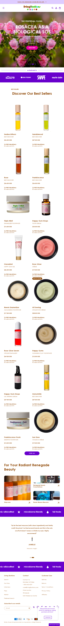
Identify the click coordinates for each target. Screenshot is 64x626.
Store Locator (27, 590)
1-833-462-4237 (27, 584)
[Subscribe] (29, 608)
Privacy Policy (46, 590)
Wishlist (6, 594)
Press (5, 590)
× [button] (57, 606)
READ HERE (32, 48)
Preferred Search (9, 598)
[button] (3, 8)
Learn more (48, 617)
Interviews (7, 587)
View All (32, 453)
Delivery (44, 579)
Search (6, 579)
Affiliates (44, 594)
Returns (44, 583)
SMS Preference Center (30, 595)
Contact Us (26, 579)
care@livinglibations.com (30, 587)
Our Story (7, 583)
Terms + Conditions (47, 587)
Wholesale (26, 593)
